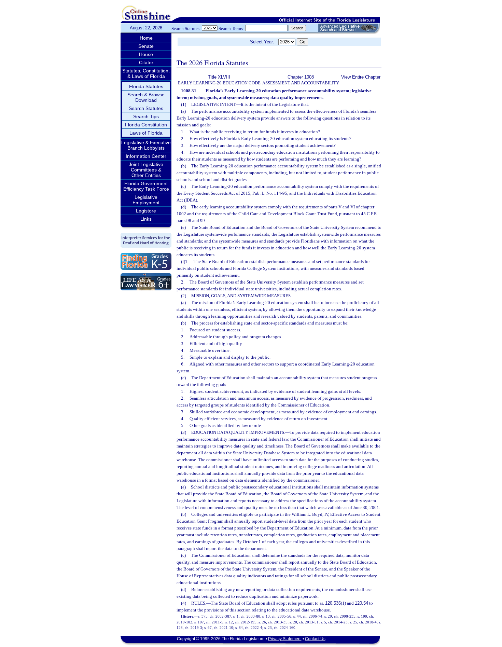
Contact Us (315, 638)
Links (146, 219)
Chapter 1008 (301, 77)
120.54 (361, 603)
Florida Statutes (146, 86)
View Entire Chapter (360, 77)
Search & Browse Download (146, 97)
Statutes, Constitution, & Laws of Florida (146, 73)
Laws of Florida (146, 133)
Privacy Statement (285, 638)
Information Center (146, 156)
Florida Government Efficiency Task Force (146, 186)
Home (146, 38)
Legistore (146, 211)
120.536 (333, 603)
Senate (146, 46)
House (146, 54)
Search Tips (146, 116)
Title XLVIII (219, 77)
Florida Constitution (146, 124)
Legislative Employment (146, 199)
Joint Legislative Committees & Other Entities (146, 170)
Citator (146, 62)
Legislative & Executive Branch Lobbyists (146, 145)
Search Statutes (146, 108)
